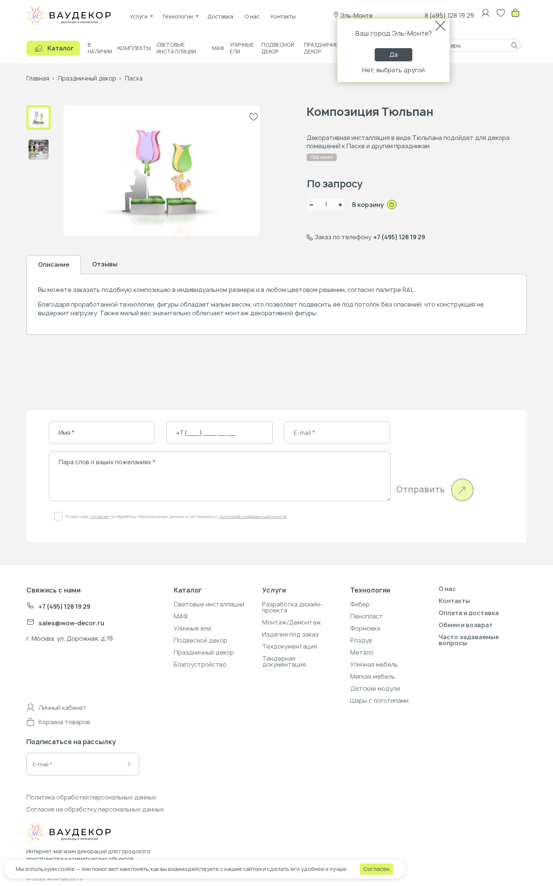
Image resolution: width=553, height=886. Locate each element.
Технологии (177, 16)
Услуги (138, 16)
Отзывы (104, 264)
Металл (361, 652)
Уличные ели (242, 48)
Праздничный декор (323, 48)
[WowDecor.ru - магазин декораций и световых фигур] (84, 834)
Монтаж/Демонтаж (291, 622)
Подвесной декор (277, 48)
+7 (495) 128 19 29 (399, 237)
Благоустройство (200, 664)
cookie (66, 868)
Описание (53, 264)
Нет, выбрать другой (393, 70)
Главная (37, 78)
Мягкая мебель (372, 676)
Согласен (376, 868)
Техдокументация (289, 646)
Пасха (134, 78)
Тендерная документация (284, 661)
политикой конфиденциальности (253, 516)
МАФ (218, 48)
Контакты (283, 16)
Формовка (365, 628)
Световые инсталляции (176, 48)
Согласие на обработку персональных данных (95, 809)
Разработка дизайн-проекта (292, 607)
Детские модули (375, 688)
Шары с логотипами (379, 701)
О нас (252, 16)
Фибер (360, 604)
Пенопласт (366, 616)
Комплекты (134, 48)
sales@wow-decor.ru (71, 623)
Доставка (220, 16)
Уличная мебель (374, 664)
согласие (99, 516)
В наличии (100, 48)
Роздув (361, 640)
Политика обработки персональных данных (91, 797)
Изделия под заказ (290, 634)
